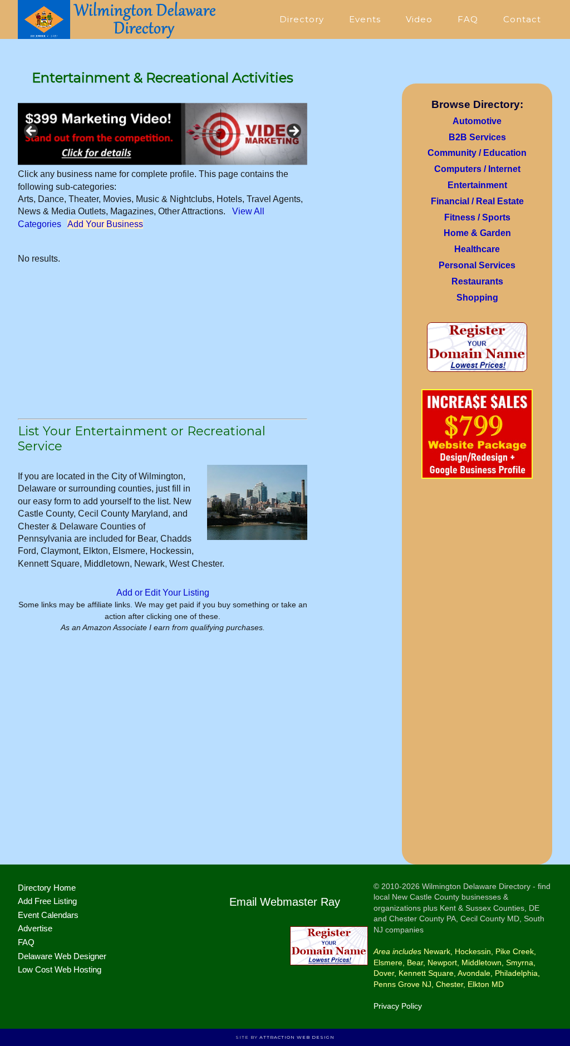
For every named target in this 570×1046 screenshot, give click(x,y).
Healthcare (477, 249)
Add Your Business (105, 224)
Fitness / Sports (477, 217)
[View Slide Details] (162, 134)
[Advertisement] (477, 675)
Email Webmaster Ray (284, 902)
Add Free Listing (47, 901)
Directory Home (47, 887)
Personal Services (477, 265)
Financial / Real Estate (477, 201)
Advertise (35, 928)
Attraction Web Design (297, 1037)
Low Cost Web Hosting (59, 969)
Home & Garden (477, 233)
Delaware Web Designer (62, 956)
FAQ (26, 942)
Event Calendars (48, 915)
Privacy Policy (398, 1005)
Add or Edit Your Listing (162, 592)
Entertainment (477, 185)
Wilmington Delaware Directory (118, 19)
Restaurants (477, 281)
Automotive (477, 121)
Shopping (477, 297)
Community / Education (477, 153)
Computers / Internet (477, 169)
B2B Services (477, 137)
